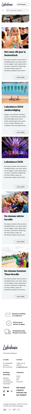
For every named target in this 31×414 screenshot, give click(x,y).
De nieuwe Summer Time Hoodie (15, 272)
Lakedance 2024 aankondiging (13, 108)
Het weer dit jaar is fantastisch (15, 53)
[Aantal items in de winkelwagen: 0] (22, 4)
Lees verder (21, 77)
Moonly (21, 406)
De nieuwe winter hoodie (14, 217)
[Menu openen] (3, 10)
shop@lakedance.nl (21, 367)
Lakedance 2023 (13, 161)
